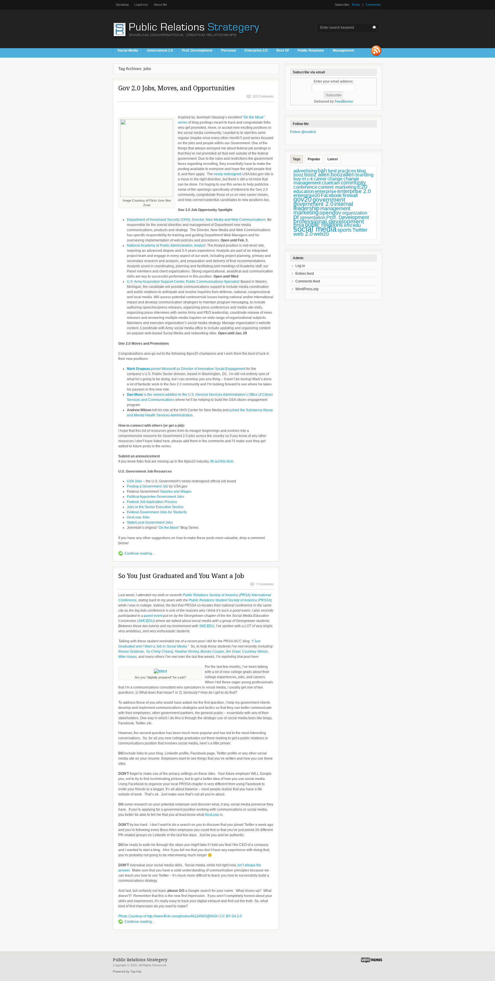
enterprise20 (306, 195)
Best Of (282, 50)
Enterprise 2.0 (256, 50)
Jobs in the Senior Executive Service (155, 507)
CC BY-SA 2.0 (231, 916)
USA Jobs (134, 481)
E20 (362, 187)
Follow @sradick (303, 132)
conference (305, 187)
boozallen (343, 174)
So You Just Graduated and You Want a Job (181, 576)
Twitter (360, 230)
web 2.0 (303, 234)
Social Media (127, 50)
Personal (228, 50)
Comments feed (307, 281)
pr (296, 217)
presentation (312, 217)
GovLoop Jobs (138, 517)
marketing (306, 212)
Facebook (331, 195)
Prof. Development (197, 50)
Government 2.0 (160, 50)
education (303, 191)
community (353, 183)
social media (315, 229)
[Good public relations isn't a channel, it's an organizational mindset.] (187, 40)
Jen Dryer (232, 652)
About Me (160, 4)
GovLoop (212, 815)
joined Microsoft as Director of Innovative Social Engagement (186, 369)
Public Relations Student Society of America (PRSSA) (230, 600)
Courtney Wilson (255, 652)
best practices (342, 170)
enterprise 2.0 (354, 191)
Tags (296, 159)
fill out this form (221, 461)
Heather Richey (187, 652)
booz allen (317, 174)
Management (343, 50)
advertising (305, 170)
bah (322, 170)
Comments (373, 4)
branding (364, 174)
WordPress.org (307, 289)
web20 (321, 234)
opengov (330, 213)
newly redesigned (227, 174)
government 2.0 (313, 204)
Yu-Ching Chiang (159, 652)
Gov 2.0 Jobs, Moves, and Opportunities (176, 88)
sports (344, 230)
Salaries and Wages (175, 491)
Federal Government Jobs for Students (157, 512)
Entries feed (304, 274)
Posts (356, 4)
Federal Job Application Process (152, 502)
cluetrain (331, 183)
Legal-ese (141, 4)
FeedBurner (344, 102)
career (320, 178)
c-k (310, 178)
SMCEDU (146, 621)
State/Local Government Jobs (150, 522)
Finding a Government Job (147, 486)
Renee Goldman (131, 652)
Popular (314, 159)
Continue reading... (139, 553)
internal (343, 204)
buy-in (299, 178)
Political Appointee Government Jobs (155, 497)
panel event (153, 616)
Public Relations (311, 50)
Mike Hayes (127, 657)
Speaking (122, 4)
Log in (300, 266)
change (335, 178)
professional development (328, 221)
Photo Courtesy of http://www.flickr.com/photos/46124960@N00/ (167, 916)
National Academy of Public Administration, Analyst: (166, 245)
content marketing (337, 187)
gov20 (302, 199)
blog (361, 170)
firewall (350, 195)
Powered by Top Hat (127, 971)
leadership (306, 208)
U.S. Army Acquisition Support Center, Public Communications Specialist (183, 282)
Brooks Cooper (212, 652)
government (329, 199)
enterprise (325, 191)
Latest (332, 159)
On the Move (168, 528)
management (335, 208)
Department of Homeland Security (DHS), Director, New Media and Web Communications (196, 220)
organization (354, 212)
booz (298, 174)
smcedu (352, 225)
